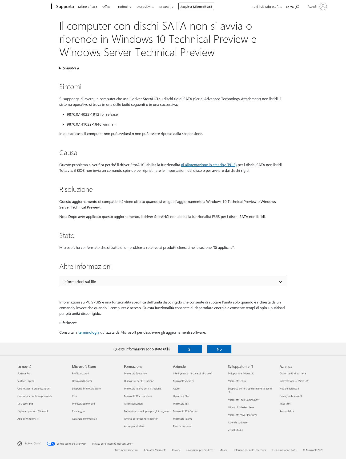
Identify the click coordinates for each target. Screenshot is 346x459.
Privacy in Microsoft (291, 396)
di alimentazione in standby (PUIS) (209, 164)
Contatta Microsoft (155, 450)
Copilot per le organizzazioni (33, 388)
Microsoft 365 (87, 6)
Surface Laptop (25, 381)
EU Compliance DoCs (284, 450)
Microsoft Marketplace (241, 407)
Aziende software (238, 422)
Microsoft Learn (237, 381)
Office (106, 6)
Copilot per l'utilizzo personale (34, 396)
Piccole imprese (182, 426)
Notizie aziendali (289, 388)
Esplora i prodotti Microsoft (33, 411)
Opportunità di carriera (293, 373)
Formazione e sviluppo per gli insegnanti (147, 411)
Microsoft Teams (182, 418)
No (219, 349)
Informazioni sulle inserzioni (250, 450)
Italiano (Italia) (32, 443)
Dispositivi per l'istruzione (139, 381)
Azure (176, 388)
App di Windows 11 (28, 418)
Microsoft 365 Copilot (185, 411)
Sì (189, 349)
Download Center (82, 381)
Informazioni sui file (80, 281)
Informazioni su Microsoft (294, 381)
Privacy (176, 450)
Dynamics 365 (181, 396)
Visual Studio (235, 430)
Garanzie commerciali (84, 418)
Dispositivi (143, 6)
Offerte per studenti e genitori (141, 418)
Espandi (164, 6)
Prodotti (122, 6)
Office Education (133, 403)
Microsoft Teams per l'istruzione (142, 388)
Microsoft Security (183, 381)
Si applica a (71, 68)
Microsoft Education (135, 373)
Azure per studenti (134, 426)
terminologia (88, 332)
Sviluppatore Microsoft (241, 373)
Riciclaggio (78, 411)
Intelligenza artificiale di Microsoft (192, 373)
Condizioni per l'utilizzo (199, 450)
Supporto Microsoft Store (86, 388)
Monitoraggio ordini (83, 403)
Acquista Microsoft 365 (196, 6)
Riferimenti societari (126, 450)
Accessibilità (287, 411)
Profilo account (80, 373)
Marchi (224, 450)
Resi (74, 396)
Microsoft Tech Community (243, 400)
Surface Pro (23, 373)
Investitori (285, 403)
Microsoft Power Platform (242, 415)
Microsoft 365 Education (138, 396)
